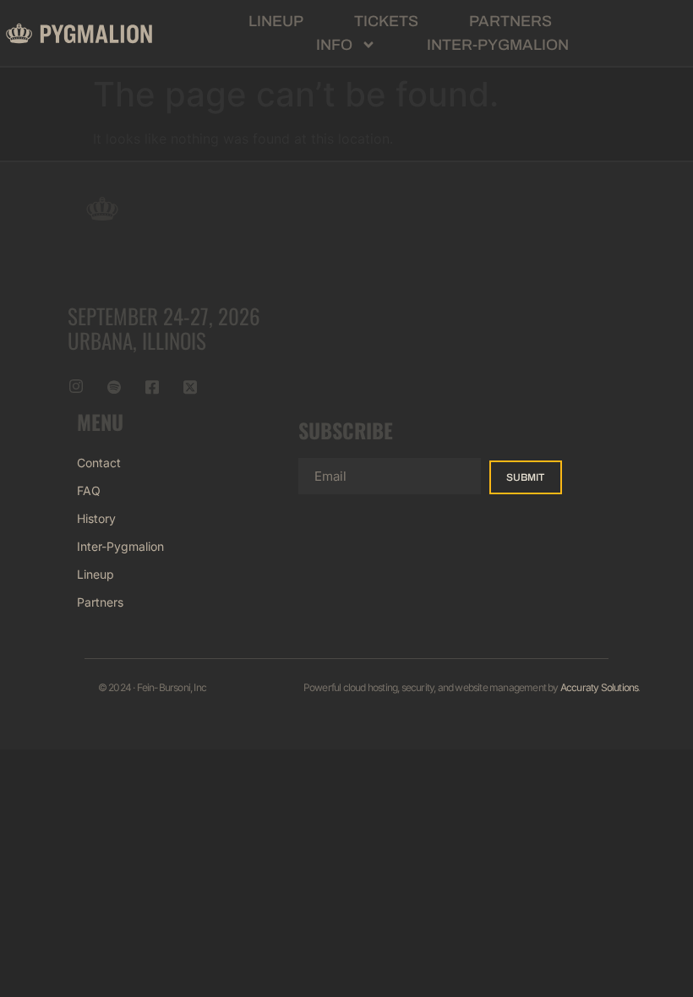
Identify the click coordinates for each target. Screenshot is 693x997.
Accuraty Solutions (599, 687)
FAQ (89, 490)
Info (334, 44)
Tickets (386, 21)
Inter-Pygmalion (498, 44)
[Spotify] (114, 386)
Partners (510, 21)
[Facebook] (152, 386)
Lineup (275, 21)
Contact (99, 462)
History (96, 518)
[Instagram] (76, 386)
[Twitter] (190, 386)
